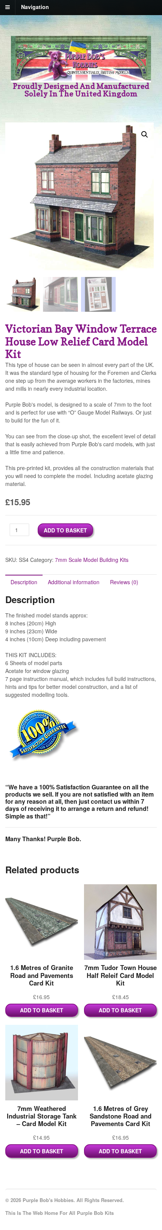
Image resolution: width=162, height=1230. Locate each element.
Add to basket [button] (41, 1010)
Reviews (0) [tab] (124, 582)
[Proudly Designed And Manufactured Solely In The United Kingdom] (81, 78)
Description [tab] (24, 582)
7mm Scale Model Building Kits (91, 559)
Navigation (35, 7)
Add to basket (65, 530)
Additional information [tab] (73, 582)
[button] (144, 134)
